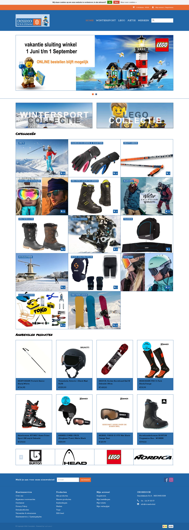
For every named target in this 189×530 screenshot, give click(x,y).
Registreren (101, 496)
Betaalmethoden (22, 510)
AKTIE (131, 20)
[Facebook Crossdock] (166, 480)
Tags (58, 510)
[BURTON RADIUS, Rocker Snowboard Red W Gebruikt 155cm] (115, 359)
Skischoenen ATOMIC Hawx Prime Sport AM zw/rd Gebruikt (33, 437)
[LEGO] (114, 457)
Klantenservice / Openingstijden (29, 517)
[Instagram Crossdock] (171, 480)
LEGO (121, 20)
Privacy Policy (21, 506)
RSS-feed (60, 513)
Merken (143, 20)
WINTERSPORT (106, 20)
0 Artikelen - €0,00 (142, 7)
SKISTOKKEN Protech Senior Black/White (31, 382)
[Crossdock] (37, 20)
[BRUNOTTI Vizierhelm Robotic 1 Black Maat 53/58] (74, 359)
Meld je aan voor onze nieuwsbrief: (35, 479)
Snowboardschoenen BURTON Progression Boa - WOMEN (153, 437)
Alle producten (62, 496)
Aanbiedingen (61, 503)
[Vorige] (21, 64)
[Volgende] (168, 64)
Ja (110, 2)
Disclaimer (20, 503)
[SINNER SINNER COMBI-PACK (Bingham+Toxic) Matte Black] (74, 413)
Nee (116, 2)
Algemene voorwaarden (25, 499)
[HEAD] (74, 457)
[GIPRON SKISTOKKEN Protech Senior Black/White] (34, 359)
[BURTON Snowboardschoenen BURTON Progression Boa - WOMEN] (155, 413)
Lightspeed (48, 526)
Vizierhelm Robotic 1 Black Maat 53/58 (73, 382)
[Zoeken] (153, 20)
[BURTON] (35, 457)
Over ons (19, 496)
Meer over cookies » (129, 2)
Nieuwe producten (63, 499)
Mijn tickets (101, 503)
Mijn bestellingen (103, 499)
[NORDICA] (153, 457)
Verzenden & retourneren (26, 513)
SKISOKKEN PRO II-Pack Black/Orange (150, 382)
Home (90, 20)
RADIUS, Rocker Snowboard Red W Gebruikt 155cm (114, 382)
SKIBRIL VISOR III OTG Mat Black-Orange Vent (115, 437)
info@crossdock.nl (148, 504)
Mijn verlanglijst (103, 506)
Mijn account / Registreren (164, 7)
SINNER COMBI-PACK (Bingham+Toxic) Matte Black (72, 437)
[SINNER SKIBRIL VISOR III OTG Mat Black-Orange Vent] (115, 413)
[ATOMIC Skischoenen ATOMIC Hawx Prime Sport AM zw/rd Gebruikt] (34, 413)
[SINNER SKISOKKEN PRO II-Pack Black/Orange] (155, 359)
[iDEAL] (164, 526)
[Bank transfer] (170, 526)
